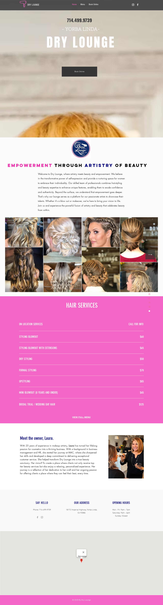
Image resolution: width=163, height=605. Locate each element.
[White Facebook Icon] (137, 4)
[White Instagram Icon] (133, 4)
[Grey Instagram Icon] (41, 517)
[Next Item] (150, 254)
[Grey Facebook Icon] (37, 517)
